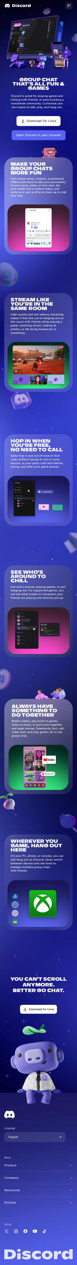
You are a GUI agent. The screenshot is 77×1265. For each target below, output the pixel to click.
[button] (68, 5)
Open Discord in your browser (38, 135)
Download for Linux (41, 121)
